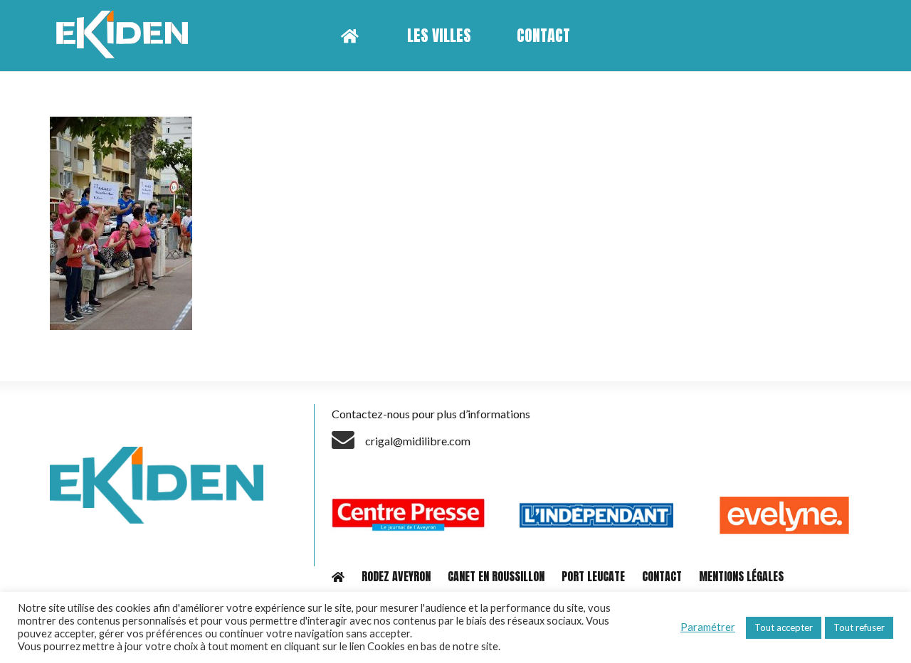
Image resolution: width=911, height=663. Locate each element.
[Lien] (127, 35)
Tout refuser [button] (859, 627)
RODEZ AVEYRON (396, 576)
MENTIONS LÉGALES (741, 576)
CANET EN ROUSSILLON (496, 576)
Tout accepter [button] (783, 627)
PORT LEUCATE (593, 576)
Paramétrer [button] (707, 627)
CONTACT (662, 576)
